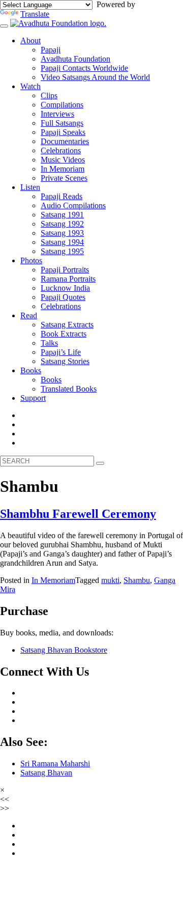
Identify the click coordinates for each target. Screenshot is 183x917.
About (30, 40)
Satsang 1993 (62, 233)
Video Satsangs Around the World (95, 77)
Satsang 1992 (62, 223)
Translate (34, 14)
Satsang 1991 (62, 214)
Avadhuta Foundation (75, 58)
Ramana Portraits (68, 278)
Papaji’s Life (61, 352)
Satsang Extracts (67, 324)
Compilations (62, 104)
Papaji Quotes (63, 297)
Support (33, 398)
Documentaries (65, 141)
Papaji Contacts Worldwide (84, 68)
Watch (30, 86)
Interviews (57, 113)
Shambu (137, 580)
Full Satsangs (62, 123)
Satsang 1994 (62, 242)
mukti (110, 580)
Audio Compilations (73, 205)
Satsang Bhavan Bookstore (63, 650)
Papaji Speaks (63, 132)
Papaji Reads (61, 196)
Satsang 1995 (62, 251)
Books (30, 370)
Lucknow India (65, 288)
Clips (49, 95)
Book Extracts (63, 333)
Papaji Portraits (65, 269)
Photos (31, 260)
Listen (30, 187)
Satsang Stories (65, 361)
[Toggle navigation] (4, 25)
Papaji (50, 49)
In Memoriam (62, 168)
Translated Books (69, 388)
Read (28, 315)
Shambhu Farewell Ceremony (78, 513)
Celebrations (61, 150)
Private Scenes (64, 178)
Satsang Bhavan (46, 772)
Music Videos (63, 159)
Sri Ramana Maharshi (55, 763)
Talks (49, 343)
